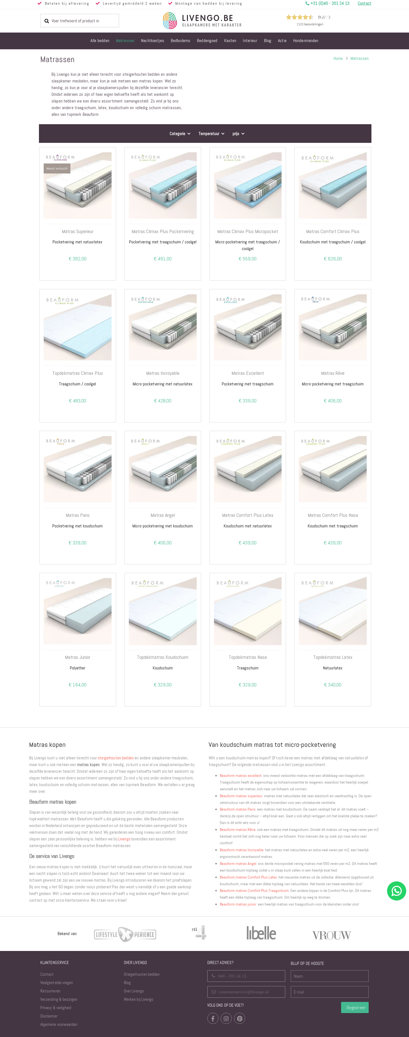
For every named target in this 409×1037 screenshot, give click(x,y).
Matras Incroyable (162, 373)
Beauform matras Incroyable (241, 849)
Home (338, 58)
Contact (47, 974)
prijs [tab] (236, 133)
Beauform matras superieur (241, 795)
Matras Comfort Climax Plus (332, 231)
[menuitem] (100, 41)
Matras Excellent (247, 373)
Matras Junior (77, 657)
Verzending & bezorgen (58, 999)
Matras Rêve (332, 373)
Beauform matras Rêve (237, 829)
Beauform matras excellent (241, 775)
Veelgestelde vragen (56, 982)
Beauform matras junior (238, 904)
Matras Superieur (77, 231)
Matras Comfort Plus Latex (248, 515)
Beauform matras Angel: (238, 863)
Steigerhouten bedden (142, 974)
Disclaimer (48, 1016)
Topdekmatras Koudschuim (162, 657)
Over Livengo (134, 991)
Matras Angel (163, 515)
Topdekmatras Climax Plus (77, 373)
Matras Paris (78, 515)
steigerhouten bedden (116, 757)
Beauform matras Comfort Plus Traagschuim (254, 890)
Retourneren (50, 991)
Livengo (124, 839)
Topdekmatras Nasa (248, 657)
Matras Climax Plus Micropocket (247, 231)
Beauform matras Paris (237, 809)
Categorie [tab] (177, 133)
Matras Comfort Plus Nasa (333, 515)
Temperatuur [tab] (209, 133)
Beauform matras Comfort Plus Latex (248, 877)
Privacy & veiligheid (55, 1007)
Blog (127, 982)
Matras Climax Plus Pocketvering (163, 231)
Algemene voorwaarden (58, 1024)
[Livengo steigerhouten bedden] (215, 20)
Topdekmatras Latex (333, 657)
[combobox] (79, 20)
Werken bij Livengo (138, 999)
